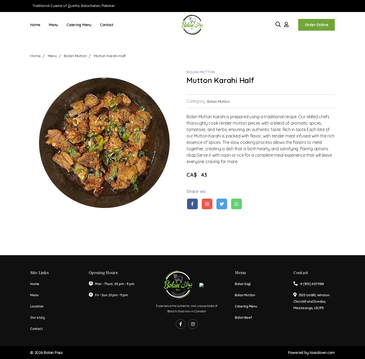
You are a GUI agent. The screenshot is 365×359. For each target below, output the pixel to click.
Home (35, 24)
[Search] (278, 24)
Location (37, 306)
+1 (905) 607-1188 (312, 284)
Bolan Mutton (75, 55)
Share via (196, 191)
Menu (53, 24)
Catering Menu (79, 24)
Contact (106, 24)
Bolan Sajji (243, 284)
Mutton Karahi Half (110, 55)
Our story (37, 317)
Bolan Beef (243, 317)
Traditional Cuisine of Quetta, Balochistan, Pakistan (73, 5)
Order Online (316, 24)
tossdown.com (322, 352)
